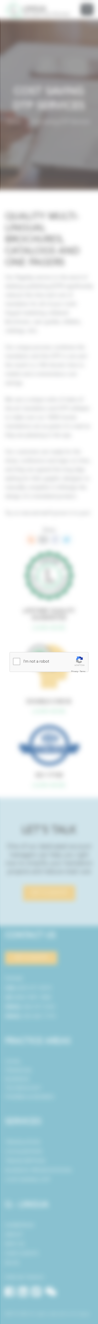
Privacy (74, 671)
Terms (82, 671)
